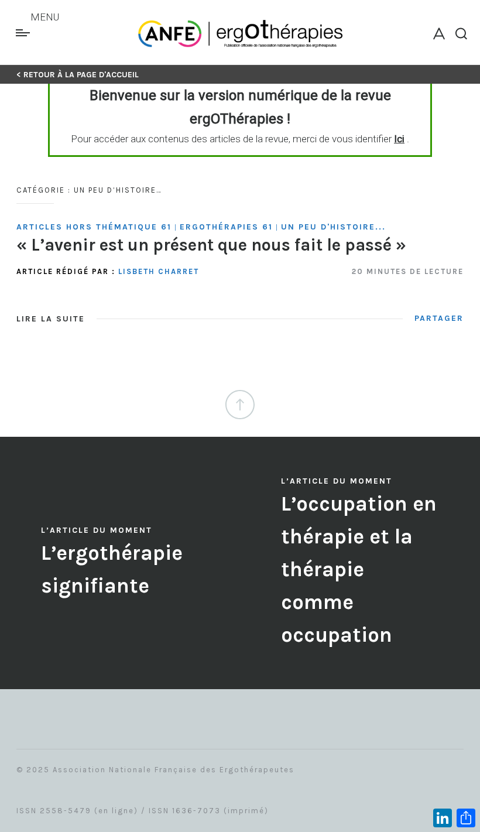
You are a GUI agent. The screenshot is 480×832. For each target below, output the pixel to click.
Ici (399, 139)
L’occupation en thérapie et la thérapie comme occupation (359, 569)
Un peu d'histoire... (333, 227)
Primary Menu (24, 32)
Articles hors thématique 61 (94, 227)
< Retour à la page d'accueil (77, 75)
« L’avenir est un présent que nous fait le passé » (211, 245)
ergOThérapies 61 (226, 227)
